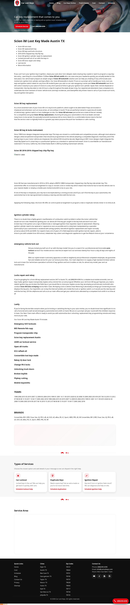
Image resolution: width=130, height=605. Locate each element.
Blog (58, 3)
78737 (68, 579)
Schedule (111, 3)
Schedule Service (22, 26)
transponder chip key (22, 88)
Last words (22, 63)
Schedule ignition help (93, 489)
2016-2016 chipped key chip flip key (30, 54)
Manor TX (43, 582)
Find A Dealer (84, 3)
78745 (68, 576)
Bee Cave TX (44, 573)
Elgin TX (43, 567)
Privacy (16, 582)
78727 (68, 567)
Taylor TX (43, 579)
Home (51, 3)
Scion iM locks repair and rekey (29, 61)
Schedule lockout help (24, 489)
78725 (68, 595)
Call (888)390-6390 (38, 26)
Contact (102, 3)
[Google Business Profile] (109, 576)
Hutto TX (43, 586)
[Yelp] (104, 576)
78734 (68, 592)
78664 (68, 570)
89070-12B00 (60, 183)
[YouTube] (94, 576)
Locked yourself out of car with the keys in (33, 58)
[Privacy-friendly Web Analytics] (65, 604)
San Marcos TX (45, 592)
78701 (68, 573)
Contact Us (18, 579)
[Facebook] (99, 576)
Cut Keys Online (70, 3)
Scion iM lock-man (24, 46)
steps (33, 203)
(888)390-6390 (102, 567)
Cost (94, 3)
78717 (68, 589)
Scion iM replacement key (27, 49)
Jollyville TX (44, 595)
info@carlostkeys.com (105, 569)
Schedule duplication (58, 489)
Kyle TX (42, 589)
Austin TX (43, 570)
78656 (68, 586)
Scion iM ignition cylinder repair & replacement (35, 56)
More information (24, 65)
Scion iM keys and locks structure (30, 51)
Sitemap (17, 586)
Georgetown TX (45, 576)
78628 (68, 582)
